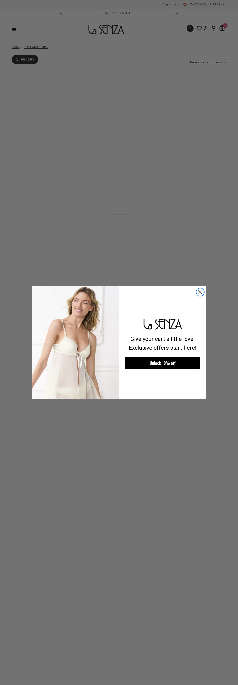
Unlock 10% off (163, 363)
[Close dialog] (200, 292)
